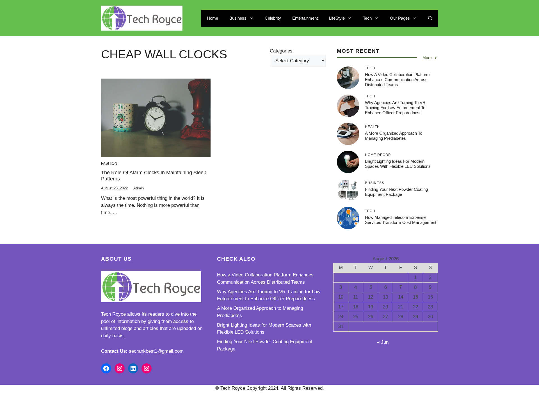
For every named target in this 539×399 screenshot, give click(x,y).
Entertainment (305, 18)
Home (212, 18)
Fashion (109, 163)
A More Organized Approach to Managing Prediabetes (393, 136)
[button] (430, 18)
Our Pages (400, 18)
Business (237, 18)
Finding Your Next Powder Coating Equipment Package (396, 192)
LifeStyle (337, 18)
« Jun (383, 342)
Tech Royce (113, 314)
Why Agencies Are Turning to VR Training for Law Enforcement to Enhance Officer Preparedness (395, 107)
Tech (367, 18)
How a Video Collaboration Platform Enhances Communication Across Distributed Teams (397, 79)
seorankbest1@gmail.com (156, 351)
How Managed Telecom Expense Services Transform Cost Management (400, 220)
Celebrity (273, 18)
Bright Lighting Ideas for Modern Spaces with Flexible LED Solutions (398, 164)
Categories (281, 51)
